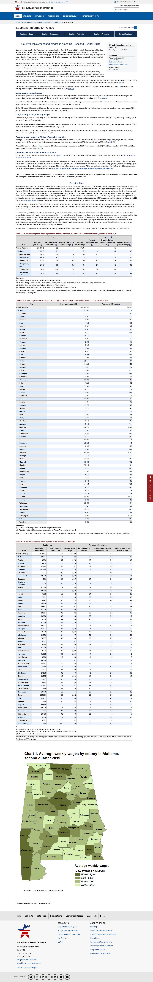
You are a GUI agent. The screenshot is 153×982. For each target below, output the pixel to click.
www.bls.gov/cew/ (30, 200)
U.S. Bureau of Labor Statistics (37, 8)
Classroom (92, 916)
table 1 (37, 59)
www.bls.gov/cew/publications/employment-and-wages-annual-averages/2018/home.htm (82, 168)
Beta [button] (97, 16)
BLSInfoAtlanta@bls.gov (116, 62)
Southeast (58, 22)
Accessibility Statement (100, 953)
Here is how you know (58, 2)
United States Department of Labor (127, 2)
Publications (56, 916)
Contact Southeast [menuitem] (126, 34)
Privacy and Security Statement (103, 934)
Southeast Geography (50, 34)
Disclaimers (95, 938)
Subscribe (135, 5)
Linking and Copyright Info (101, 942)
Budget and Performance (68, 930)
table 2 (70, 89)
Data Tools (42, 916)
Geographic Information (43, 22)
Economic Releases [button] (71, 16)
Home (18, 916)
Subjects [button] (27, 16)
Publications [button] (54, 16)
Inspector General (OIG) (67, 926)
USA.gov (61, 942)
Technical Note (128, 155)
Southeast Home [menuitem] (26, 34)
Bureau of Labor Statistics (24, 22)
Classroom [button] (87, 16)
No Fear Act (62, 938)
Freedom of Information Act (102, 930)
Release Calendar (125, 5)
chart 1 (39, 148)
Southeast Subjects (76, 34)
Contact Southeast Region (27, 967)
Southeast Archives (101, 34)
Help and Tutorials (98, 949)
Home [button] (17, 16)
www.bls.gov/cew (25, 157)
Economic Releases (74, 916)
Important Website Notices (101, 945)
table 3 (59, 155)
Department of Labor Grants (69, 934)
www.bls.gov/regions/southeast (118, 64)
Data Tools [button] (40, 16)
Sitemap (93, 926)
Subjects (29, 916)
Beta (102, 916)
